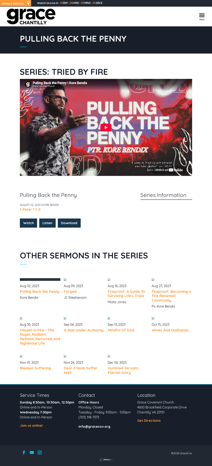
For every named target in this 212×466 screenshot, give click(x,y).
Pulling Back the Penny (39, 291)
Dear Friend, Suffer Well (80, 370)
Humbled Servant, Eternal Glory (123, 370)
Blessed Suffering (35, 368)
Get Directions (149, 420)
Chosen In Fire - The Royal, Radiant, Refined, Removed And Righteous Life (40, 336)
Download (69, 223)
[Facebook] (24, 452)
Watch (28, 223)
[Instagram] (40, 452)
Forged (70, 291)
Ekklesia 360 (106, 459)
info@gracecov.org (94, 427)
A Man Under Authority (84, 330)
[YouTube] (32, 452)
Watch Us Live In (47, 3)
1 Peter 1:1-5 (30, 209)
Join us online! (31, 425)
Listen (47, 223)
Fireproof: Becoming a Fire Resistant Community (171, 296)
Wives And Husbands (170, 330)
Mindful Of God (121, 330)
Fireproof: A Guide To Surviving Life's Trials (126, 293)
